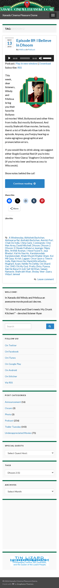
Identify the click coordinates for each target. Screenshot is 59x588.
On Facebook (12, 351)
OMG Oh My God (19, 266)
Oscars (8, 408)
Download (45, 63)
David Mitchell (23, 245)
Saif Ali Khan (33, 269)
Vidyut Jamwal (12, 274)
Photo (8, 414)
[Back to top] (52, 581)
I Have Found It (34, 250)
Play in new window (26, 63)
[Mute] (40, 58)
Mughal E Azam (13, 263)
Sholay (35, 271)
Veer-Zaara (46, 271)
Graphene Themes (25, 584)
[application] (29, 58)
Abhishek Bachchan (34, 237)
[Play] (9, 58)
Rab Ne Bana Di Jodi (15, 269)
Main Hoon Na (18, 261)
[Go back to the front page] (27, 5)
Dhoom (36, 245)
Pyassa (46, 266)
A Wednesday (16, 237)
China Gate (26, 242)
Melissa (22, 49)
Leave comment (46, 279)
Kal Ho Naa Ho (21, 253)
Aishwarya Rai (12, 240)
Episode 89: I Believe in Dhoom (33, 42)
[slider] (47, 58)
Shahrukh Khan (23, 271)
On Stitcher (11, 376)
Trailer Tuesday (13, 426)
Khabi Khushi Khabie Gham (35, 256)
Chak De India (12, 242)
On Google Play (13, 364)
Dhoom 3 (10, 248)
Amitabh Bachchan (30, 240)
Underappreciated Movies (18, 433)
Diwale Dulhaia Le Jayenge (29, 248)
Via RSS (9, 382)
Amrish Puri (47, 240)
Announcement (13, 402)
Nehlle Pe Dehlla (30, 263)
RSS (20, 67)
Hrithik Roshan (18, 250)
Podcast (31, 49)
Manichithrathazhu (36, 261)
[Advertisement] (29, 524)
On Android (11, 370)
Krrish (18, 258)
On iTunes (10, 357)
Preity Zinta (35, 266)
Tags (8, 465)
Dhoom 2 (45, 245)
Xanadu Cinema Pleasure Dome (19, 15)
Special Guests (14, 445)
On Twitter (11, 345)
